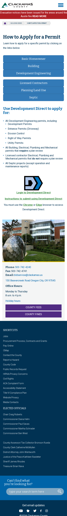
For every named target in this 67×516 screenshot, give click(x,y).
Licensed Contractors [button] (33, 83)
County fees (33, 307)
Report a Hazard (11, 360)
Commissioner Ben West (15, 433)
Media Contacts (11, 402)
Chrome (28, 204)
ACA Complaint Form (13, 383)
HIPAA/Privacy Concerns (15, 374)
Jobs (5, 336)
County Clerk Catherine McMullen (19, 447)
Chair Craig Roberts (12, 414)
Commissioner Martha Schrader (19, 428)
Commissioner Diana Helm (16, 419)
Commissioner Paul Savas (16, 424)
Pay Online (8, 345)
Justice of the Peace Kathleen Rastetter (22, 457)
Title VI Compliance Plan (15, 393)
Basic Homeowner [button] (33, 59)
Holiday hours (12, 300)
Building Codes (16, 23)
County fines (33, 314)
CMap (6, 350)
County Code (9, 364)
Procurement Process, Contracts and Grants (25, 341)
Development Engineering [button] (33, 73)
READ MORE (39, 16)
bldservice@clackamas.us (28, 275)
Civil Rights (8, 378)
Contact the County (12, 355)
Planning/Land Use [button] (33, 90)
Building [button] (33, 66)
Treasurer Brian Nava (13, 466)
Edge (39, 204)
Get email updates (33, 505)
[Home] (18, 5)
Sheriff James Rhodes (14, 461)
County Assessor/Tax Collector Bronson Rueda (26, 442)
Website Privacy (11, 397)
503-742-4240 (23, 267)
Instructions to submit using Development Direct (33, 198)
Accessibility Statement (14, 388)
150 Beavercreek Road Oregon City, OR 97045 (30, 280)
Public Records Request (14, 369)
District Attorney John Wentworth (19, 452)
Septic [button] (33, 97)
